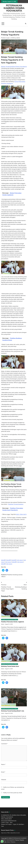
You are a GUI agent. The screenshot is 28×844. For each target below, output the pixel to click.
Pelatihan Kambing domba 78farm (10, 619)
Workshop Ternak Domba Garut (10, 666)
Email (3, 772)
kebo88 (3, 560)
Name (3, 764)
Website (3, 779)
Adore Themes (11, 842)
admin (18, 38)
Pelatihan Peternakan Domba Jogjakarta (12, 622)
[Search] (25, 23)
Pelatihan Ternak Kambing (15, 504)
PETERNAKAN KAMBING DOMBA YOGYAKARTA (14, 8)
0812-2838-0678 (6, 818)
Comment (4, 743)
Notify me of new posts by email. (12, 792)
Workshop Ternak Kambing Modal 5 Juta (12, 711)
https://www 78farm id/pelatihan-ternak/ (10, 832)
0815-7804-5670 (21, 514)
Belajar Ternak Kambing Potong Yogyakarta (14, 66)
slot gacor (20, 560)
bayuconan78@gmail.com (8, 820)
